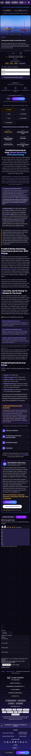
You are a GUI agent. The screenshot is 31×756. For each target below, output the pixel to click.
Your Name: (4, 638)
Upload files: (14, 660)
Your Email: (4, 643)
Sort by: (3, 631)
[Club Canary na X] (18, 742)
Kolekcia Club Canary (13, 413)
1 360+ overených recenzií (21, 197)
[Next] (20, 53)
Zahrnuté (23, 114)
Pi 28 (11, 63)
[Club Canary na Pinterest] (21, 742)
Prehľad (9, 109)
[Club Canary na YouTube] (8, 742)
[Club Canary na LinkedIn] (15, 742)
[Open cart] (28, 2)
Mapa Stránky (22, 736)
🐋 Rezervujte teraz (10, 502)
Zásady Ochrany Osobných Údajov (23, 733)
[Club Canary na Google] (26, 742)
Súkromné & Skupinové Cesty (15, 686)
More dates (22, 63)
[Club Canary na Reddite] (23, 742)
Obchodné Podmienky (8, 733)
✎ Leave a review (21, 517)
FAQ (9, 118)
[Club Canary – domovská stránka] (15, 678)
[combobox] (15, 67)
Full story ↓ (15, 59)
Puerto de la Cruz (10, 671)
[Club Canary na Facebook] (13, 742)
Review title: (4, 648)
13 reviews (23, 10)
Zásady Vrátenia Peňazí (8, 736)
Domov (8, 2)
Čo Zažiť (14, 2)
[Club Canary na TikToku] (10, 742)
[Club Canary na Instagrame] (5, 742)
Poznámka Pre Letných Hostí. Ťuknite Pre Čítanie (16, 725)
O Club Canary (15, 689)
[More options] (26, 2)
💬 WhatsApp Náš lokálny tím (12, 506)
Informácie (23, 118)
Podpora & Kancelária (15, 693)
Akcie (21, 2)
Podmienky (9, 122)
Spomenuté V (15, 696)
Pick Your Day (15, 61)
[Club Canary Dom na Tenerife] (2, 2)
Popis (8, 98)
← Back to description (8, 517)
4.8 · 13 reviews (17, 98)
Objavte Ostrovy (15, 683)
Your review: (4, 652)
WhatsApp (25, 455)
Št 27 (7, 63)
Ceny (9, 114)
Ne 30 (16, 63)
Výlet (23, 109)
